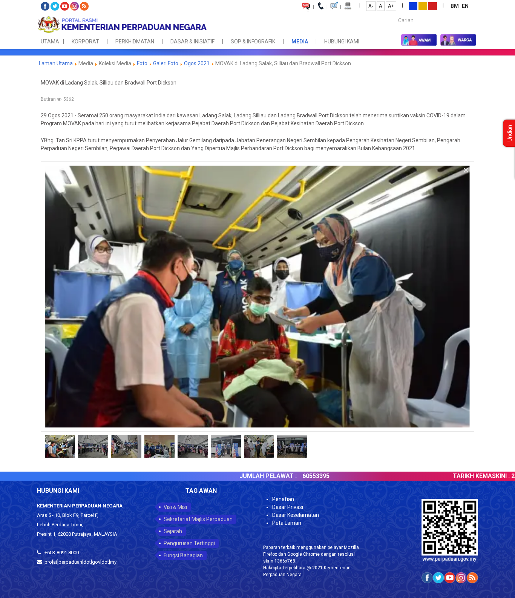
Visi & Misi (175, 507)
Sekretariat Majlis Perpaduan (198, 519)
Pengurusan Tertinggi (189, 543)
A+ (391, 6)
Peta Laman (286, 523)
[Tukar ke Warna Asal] (413, 6)
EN (465, 6)
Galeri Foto (165, 63)
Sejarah (173, 531)
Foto (142, 63)
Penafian (283, 499)
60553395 (285, 476)
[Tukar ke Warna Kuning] (422, 6)
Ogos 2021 (197, 63)
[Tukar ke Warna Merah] (432, 6)
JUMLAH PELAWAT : (237, 476)
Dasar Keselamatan (295, 515)
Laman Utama (56, 63)
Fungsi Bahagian (183, 555)
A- (370, 6)
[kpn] (122, 25)
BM (455, 6)
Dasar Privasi (287, 507)
